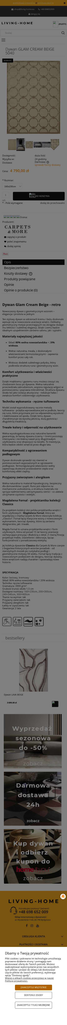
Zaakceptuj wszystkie (34, 987)
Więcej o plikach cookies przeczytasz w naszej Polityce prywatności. (29, 979)
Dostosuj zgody (33, 995)
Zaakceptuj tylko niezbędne (33, 1005)
